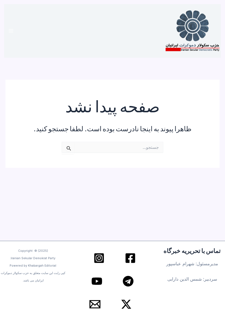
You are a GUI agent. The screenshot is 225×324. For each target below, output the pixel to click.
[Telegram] (128, 281)
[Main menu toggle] (11, 31)
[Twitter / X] (126, 304)
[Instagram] (99, 258)
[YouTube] (96, 281)
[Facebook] (130, 258)
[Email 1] (94, 304)
